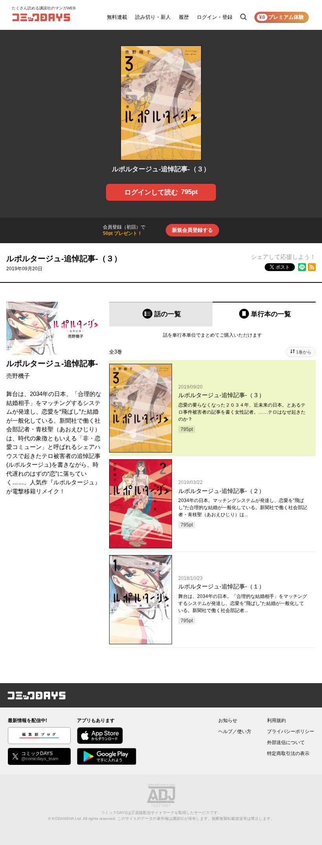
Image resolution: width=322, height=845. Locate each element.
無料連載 (117, 17)
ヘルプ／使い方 (234, 731)
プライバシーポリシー (290, 731)
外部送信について (286, 742)
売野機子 (18, 375)
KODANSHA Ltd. (67, 818)
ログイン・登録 (214, 17)
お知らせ (227, 720)
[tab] (160, 314)
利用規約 (276, 720)
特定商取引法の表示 (288, 753)
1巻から (303, 352)
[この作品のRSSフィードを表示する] (312, 267)
